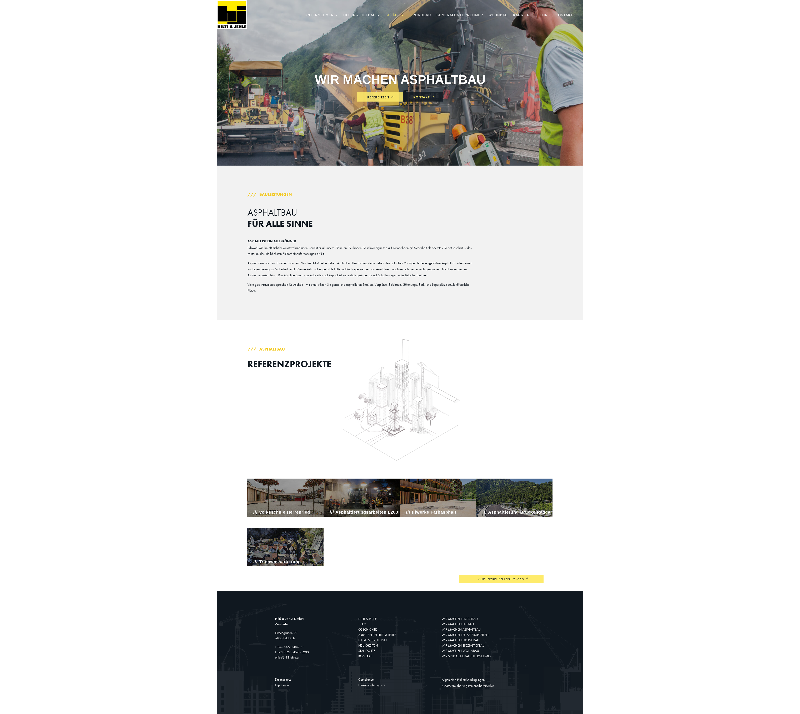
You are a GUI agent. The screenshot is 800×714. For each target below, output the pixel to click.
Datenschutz (283, 679)
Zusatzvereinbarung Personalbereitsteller (468, 686)
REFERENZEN (378, 97)
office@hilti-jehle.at (287, 657)
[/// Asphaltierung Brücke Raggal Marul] (514, 498)
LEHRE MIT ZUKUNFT (372, 640)
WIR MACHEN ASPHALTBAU (400, 80)
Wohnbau (498, 15)
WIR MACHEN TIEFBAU (458, 624)
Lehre (544, 15)
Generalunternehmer (459, 15)
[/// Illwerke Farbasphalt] (438, 498)
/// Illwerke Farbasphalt (431, 512)
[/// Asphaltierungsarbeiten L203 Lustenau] (362, 498)
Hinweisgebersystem (371, 685)
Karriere (522, 15)
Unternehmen (319, 15)
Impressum (282, 685)
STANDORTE (366, 651)
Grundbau (420, 15)
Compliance (366, 679)
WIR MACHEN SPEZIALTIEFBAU (463, 645)
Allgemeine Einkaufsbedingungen (463, 680)
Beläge (392, 15)
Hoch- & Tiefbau (359, 15)
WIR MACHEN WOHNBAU (460, 651)
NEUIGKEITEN (368, 645)
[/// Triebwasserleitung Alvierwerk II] (285, 547)
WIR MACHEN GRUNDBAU (460, 640)
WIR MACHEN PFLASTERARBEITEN (465, 635)
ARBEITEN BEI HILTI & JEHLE (377, 635)
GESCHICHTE (367, 629)
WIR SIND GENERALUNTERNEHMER (466, 656)
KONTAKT (365, 656)
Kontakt (564, 15)
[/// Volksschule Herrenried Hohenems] (285, 498)
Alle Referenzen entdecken (501, 579)
